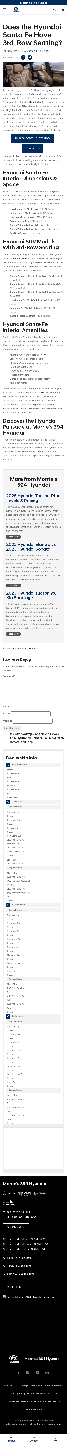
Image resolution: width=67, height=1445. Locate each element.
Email (6, 714)
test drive (40, 393)
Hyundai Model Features (25, 649)
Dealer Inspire (53, 1424)
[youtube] (37, 1372)
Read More (13, 537)
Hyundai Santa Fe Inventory (32, 138)
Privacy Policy (17, 1394)
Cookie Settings (33, 1409)
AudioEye (57, 1386)
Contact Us (33, 148)
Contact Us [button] (14, 1287)
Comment (9, 676)
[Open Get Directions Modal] (63, 9)
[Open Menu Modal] (4, 9)
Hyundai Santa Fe (38, 102)
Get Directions (16, 1227)
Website (7, 721)
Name (7, 706)
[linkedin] (47, 1372)
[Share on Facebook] (23, 57)
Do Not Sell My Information (42, 1394)
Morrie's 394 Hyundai (38, 51)
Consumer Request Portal (45, 1401)
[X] (18, 1372)
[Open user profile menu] (56, 1439)
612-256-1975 (13, 774)
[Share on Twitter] (30, 57)
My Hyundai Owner (39, 1386)
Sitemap (23, 1386)
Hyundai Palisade (21, 258)
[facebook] (28, 1372)
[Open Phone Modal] (54, 9)
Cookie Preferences (18, 1401)
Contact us (41, 452)
